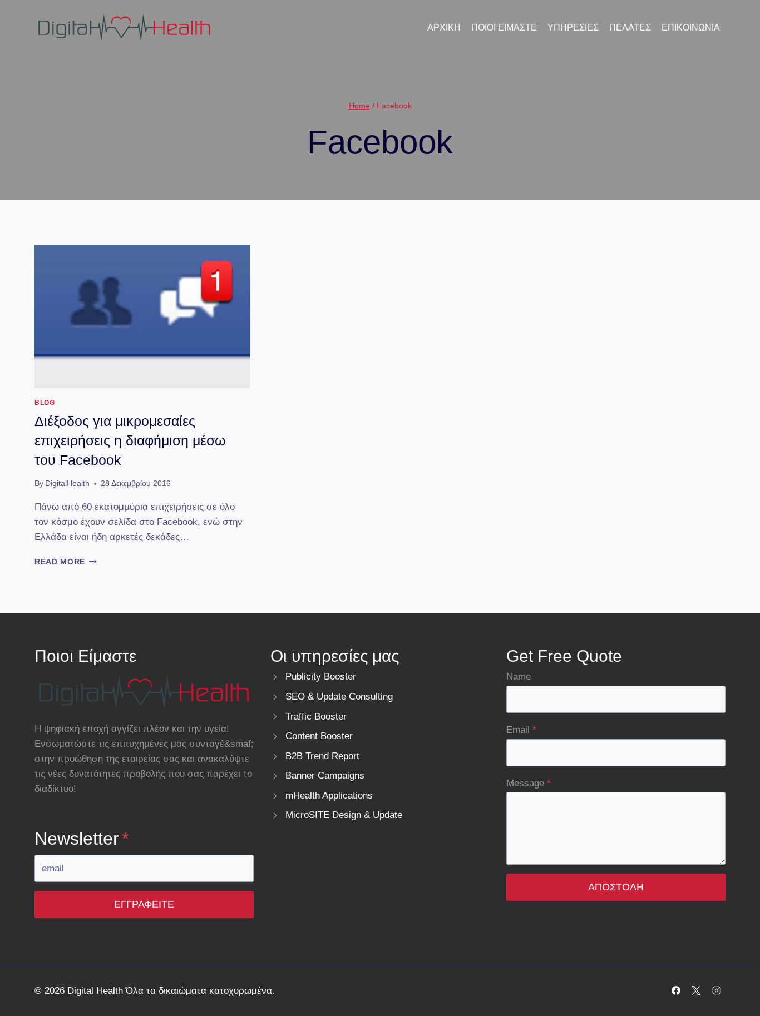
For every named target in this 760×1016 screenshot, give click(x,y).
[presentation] (142, 316)
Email (521, 730)
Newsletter (81, 839)
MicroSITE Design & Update (343, 815)
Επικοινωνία (691, 27)
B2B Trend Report (322, 756)
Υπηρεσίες (573, 27)
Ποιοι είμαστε (504, 27)
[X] (696, 990)
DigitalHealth (67, 483)
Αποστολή (616, 887)
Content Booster (319, 736)
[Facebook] (676, 990)
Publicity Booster (320, 676)
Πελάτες (630, 27)
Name (518, 676)
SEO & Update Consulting (339, 696)
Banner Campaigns (324, 775)
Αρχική (444, 27)
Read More (65, 562)
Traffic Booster (316, 716)
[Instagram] (717, 990)
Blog (44, 403)
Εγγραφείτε (144, 904)
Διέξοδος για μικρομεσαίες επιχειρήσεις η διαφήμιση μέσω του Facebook (130, 440)
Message (528, 783)
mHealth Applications (329, 795)
